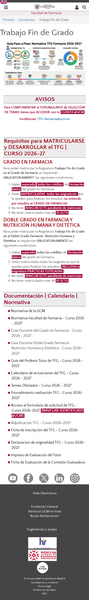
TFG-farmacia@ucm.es (53, 119)
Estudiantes (26, 20)
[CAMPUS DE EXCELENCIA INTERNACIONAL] (42, 555)
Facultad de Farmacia (46, 13)
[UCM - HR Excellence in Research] (42, 542)
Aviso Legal (44, 586)
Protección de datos (44, 589)
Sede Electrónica (45, 493)
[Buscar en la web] (84, 7)
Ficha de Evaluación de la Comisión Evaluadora (48, 462)
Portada (8, 20)
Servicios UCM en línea (44, 511)
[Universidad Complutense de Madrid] (44, 6)
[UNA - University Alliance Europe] (42, 567)
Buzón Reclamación (44, 516)
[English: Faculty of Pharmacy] (4, 2)
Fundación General (44, 507)
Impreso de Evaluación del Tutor (36, 455)
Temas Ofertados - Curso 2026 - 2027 (41, 386)
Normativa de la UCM (28, 311)
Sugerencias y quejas (42, 529)
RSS (44, 593)
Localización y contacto (44, 582)
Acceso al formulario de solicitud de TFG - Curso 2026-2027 (47, 410)
